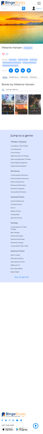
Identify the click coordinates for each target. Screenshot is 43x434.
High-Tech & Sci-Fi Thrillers (20, 156)
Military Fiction (16, 211)
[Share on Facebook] (11, 70)
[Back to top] (35, 426)
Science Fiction (18, 251)
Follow (28, 48)
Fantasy (14, 223)
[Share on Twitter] (17, 70)
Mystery (23, 142)
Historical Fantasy (17, 236)
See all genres (21, 277)
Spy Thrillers (24, 146)
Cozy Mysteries (16, 149)
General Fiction (17, 197)
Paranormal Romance (18, 185)
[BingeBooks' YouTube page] (17, 420)
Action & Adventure (17, 201)
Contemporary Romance (19, 175)
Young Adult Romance (18, 192)
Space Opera (15, 272)
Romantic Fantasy (17, 242)
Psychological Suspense (19, 162)
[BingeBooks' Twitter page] (6, 420)
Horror (13, 208)
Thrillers (14, 142)
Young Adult (15, 214)
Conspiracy (14, 146)
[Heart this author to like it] (3, 54)
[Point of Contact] (34, 104)
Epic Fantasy (15, 232)
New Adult (24, 246)
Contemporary (16, 227)
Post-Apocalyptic (17, 268)
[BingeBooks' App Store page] (8, 429)
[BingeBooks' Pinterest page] (21, 420)
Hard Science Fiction (18, 262)
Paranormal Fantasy (18, 239)
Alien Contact (15, 255)
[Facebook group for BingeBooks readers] (2, 420)
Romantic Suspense (17, 188)
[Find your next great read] (13, 3)
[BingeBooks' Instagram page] (9, 420)
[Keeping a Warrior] (21, 104)
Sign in (39, 8)
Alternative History (17, 258)
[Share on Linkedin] (23, 70)
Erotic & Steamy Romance (20, 178)
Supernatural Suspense (18, 166)
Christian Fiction (16, 204)
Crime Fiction (15, 152)
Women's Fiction (16, 218)
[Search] (23, 8)
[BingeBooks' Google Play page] (22, 429)
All (3, 89)
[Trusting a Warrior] (8, 104)
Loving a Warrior (12, 89)
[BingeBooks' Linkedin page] (13, 420)
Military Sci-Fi (15, 265)
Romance (15, 171)
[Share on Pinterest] (29, 70)
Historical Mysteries (17, 159)
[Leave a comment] (7, 54)
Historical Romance (17, 182)
